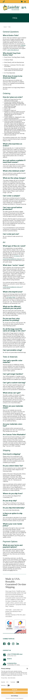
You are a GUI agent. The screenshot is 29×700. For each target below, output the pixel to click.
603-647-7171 (12, 655)
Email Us (9, 658)
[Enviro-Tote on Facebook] (4, 643)
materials (23, 45)
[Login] (24, 1)
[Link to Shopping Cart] (22, 1)
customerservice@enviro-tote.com (12, 259)
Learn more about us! (13, 50)
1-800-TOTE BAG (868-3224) (14, 654)
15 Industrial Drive (12, 663)
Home (5, 26)
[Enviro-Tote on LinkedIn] (18, 643)
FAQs (9, 26)
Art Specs (17, 256)
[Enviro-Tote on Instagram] (13, 643)
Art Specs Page (11, 297)
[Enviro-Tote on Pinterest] (9, 643)
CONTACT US (7, 650)
